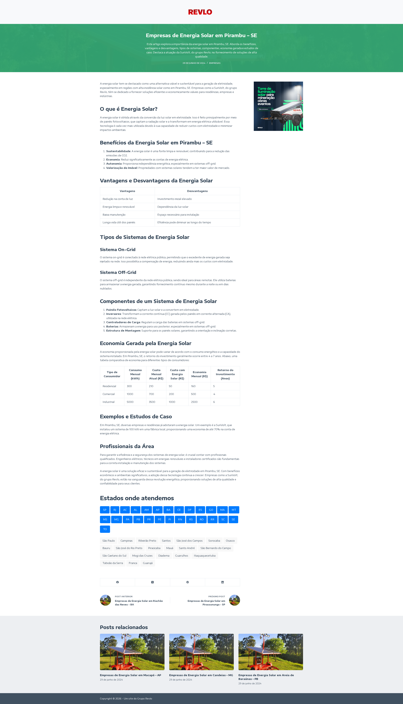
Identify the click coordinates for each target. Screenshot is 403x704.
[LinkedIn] (222, 582)
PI (169, 519)
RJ (115, 509)
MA (222, 509)
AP (157, 509)
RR (212, 519)
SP (104, 509)
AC (125, 509)
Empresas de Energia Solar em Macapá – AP (130, 675)
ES (200, 509)
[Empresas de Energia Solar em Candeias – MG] (201, 652)
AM (146, 509)
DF (190, 509)
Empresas (214, 63)
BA (168, 509)
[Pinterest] (187, 582)
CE (179, 509)
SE (233, 519)
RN (180, 519)
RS (191, 519)
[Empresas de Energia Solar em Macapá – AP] (132, 652)
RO (202, 519)
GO (211, 509)
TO (105, 529)
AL (135, 509)
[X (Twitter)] (152, 582)
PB (138, 519)
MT (234, 509)
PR (149, 519)
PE (159, 519)
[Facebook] (117, 582)
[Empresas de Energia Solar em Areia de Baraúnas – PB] (270, 652)
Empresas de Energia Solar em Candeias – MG (201, 675)
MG (116, 519)
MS (105, 519)
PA (127, 519)
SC (223, 519)
